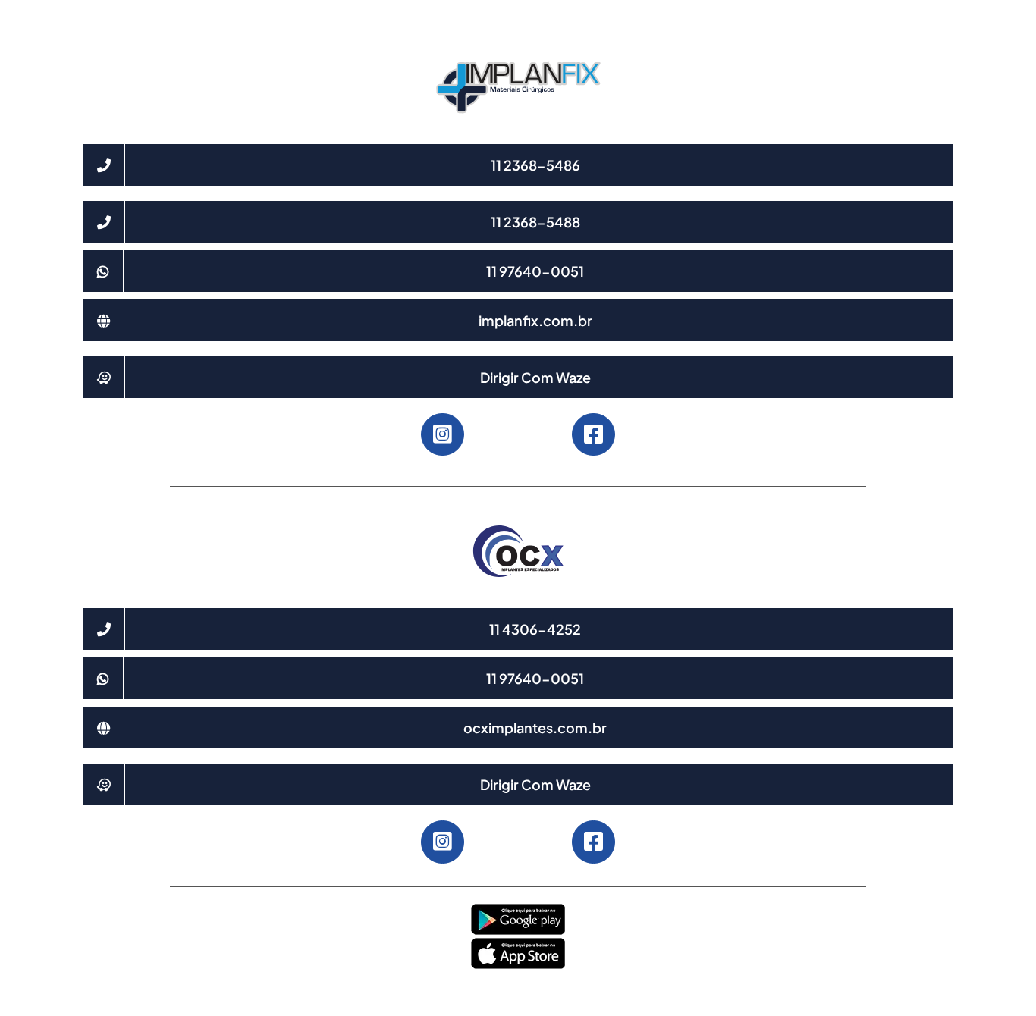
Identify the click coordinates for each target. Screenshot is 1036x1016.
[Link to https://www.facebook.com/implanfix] (593, 434)
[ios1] (518, 942)
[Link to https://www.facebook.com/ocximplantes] (593, 841)
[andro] (518, 908)
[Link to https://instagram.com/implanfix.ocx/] (442, 434)
